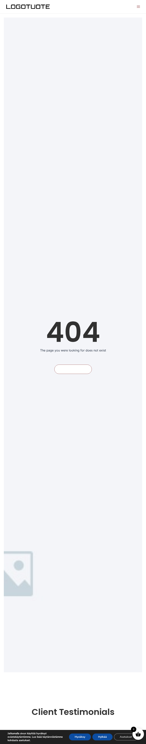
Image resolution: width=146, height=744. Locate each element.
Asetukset (126, 737)
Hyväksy (80, 737)
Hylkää (102, 737)
